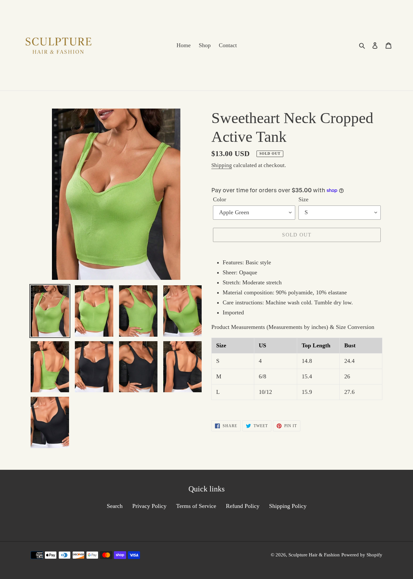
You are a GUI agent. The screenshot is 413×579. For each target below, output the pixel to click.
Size (303, 199)
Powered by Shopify (361, 554)
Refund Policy (242, 506)
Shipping (221, 165)
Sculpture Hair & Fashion (314, 554)
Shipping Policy (288, 506)
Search (115, 506)
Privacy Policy (149, 506)
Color (219, 199)
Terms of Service (196, 506)
